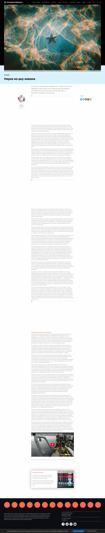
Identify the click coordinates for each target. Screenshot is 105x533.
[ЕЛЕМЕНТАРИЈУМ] (14, 2)
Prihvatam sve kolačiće (78, 531)
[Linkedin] (86, 99)
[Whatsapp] (91, 99)
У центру (53, 2)
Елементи (72, 2)
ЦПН (94, 2)
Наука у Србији (36, 2)
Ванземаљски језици (37, 472)
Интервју (65, 2)
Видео (78, 2)
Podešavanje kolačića (91, 531)
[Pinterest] (88, 99)
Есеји (59, 2)
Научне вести (45, 2)
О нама (89, 2)
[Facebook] (81, 99)
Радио (83, 2)
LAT (97, 2)
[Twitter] (83, 99)
